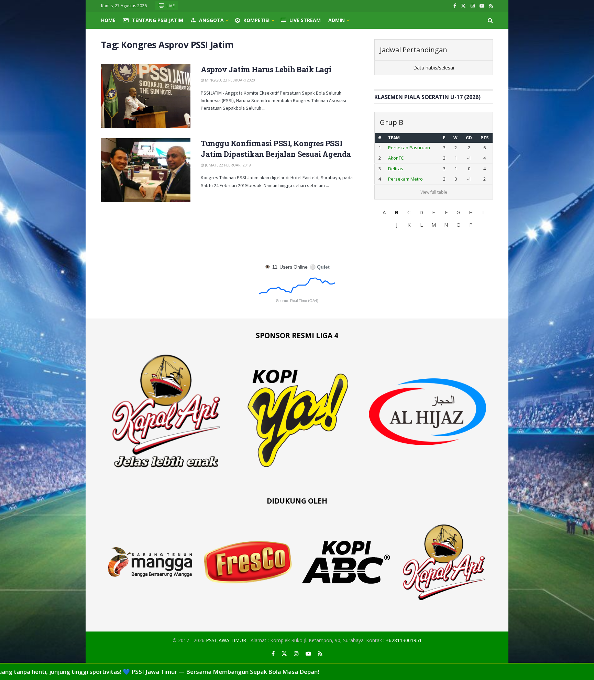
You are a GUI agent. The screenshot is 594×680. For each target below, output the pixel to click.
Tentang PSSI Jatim (157, 20)
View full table (433, 192)
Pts (484, 138)
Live (170, 5)
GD (469, 138)
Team (394, 138)
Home (108, 20)
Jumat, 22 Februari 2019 (227, 165)
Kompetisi (256, 20)
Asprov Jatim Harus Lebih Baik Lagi (266, 69)
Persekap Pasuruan (409, 147)
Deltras (395, 168)
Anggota (211, 20)
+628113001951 (404, 640)
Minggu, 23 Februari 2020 (229, 80)
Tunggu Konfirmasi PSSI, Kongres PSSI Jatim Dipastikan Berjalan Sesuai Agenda (276, 148)
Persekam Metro (405, 179)
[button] (384, 212)
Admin (336, 20)
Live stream (305, 20)
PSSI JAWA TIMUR (226, 640)
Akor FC (396, 158)
